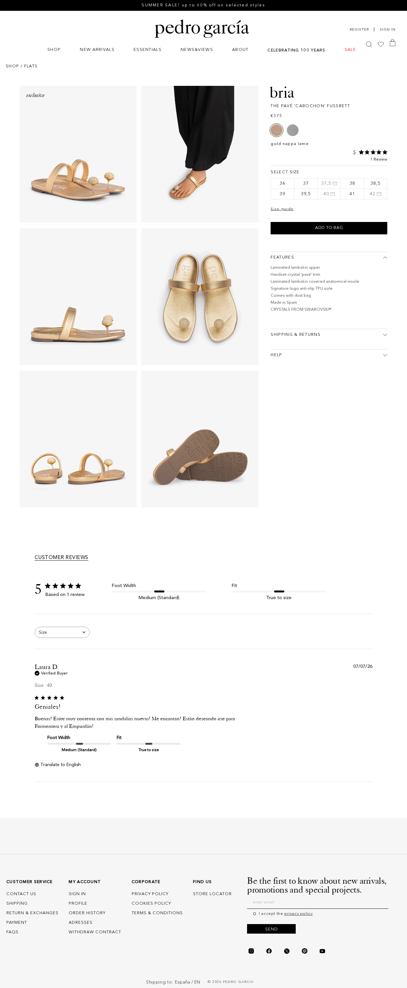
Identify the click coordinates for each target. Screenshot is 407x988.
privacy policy (298, 914)
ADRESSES (81, 923)
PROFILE (78, 904)
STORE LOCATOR (212, 894)
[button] (54, 50)
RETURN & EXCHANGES (32, 913)
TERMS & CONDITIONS (157, 913)
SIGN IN (77, 894)
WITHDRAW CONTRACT (95, 932)
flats (31, 66)
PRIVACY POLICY (150, 894)
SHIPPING (17, 904)
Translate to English (60, 764)
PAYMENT (16, 923)
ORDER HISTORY (87, 913)
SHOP (12, 66)
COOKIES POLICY (151, 904)
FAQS (12, 932)
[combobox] (62, 632)
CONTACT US (21, 894)
